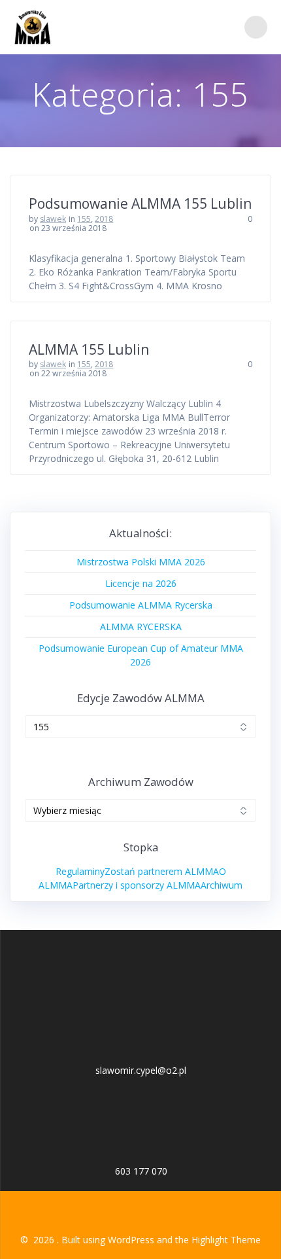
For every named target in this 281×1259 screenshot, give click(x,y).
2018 (104, 218)
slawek (53, 218)
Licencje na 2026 (140, 583)
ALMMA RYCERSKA (141, 626)
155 (84, 218)
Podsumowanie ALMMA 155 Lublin (140, 203)
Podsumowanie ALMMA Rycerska (140, 605)
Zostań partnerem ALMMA (162, 871)
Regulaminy (80, 871)
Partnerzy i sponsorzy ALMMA (137, 885)
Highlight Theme (226, 1239)
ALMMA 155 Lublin (89, 349)
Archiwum (221, 885)
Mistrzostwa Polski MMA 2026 (140, 562)
